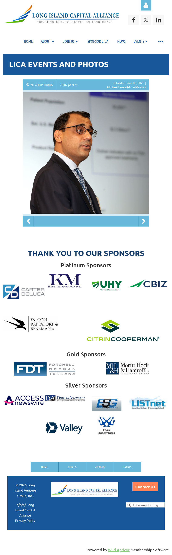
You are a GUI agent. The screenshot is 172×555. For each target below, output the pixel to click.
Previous (28, 221)
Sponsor (100, 467)
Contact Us (145, 486)
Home (44, 467)
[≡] (160, 41)
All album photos (42, 85)
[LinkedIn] (158, 20)
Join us (72, 467)
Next (143, 221)
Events (127, 467)
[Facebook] (133, 20)
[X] (146, 20)
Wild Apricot (119, 549)
